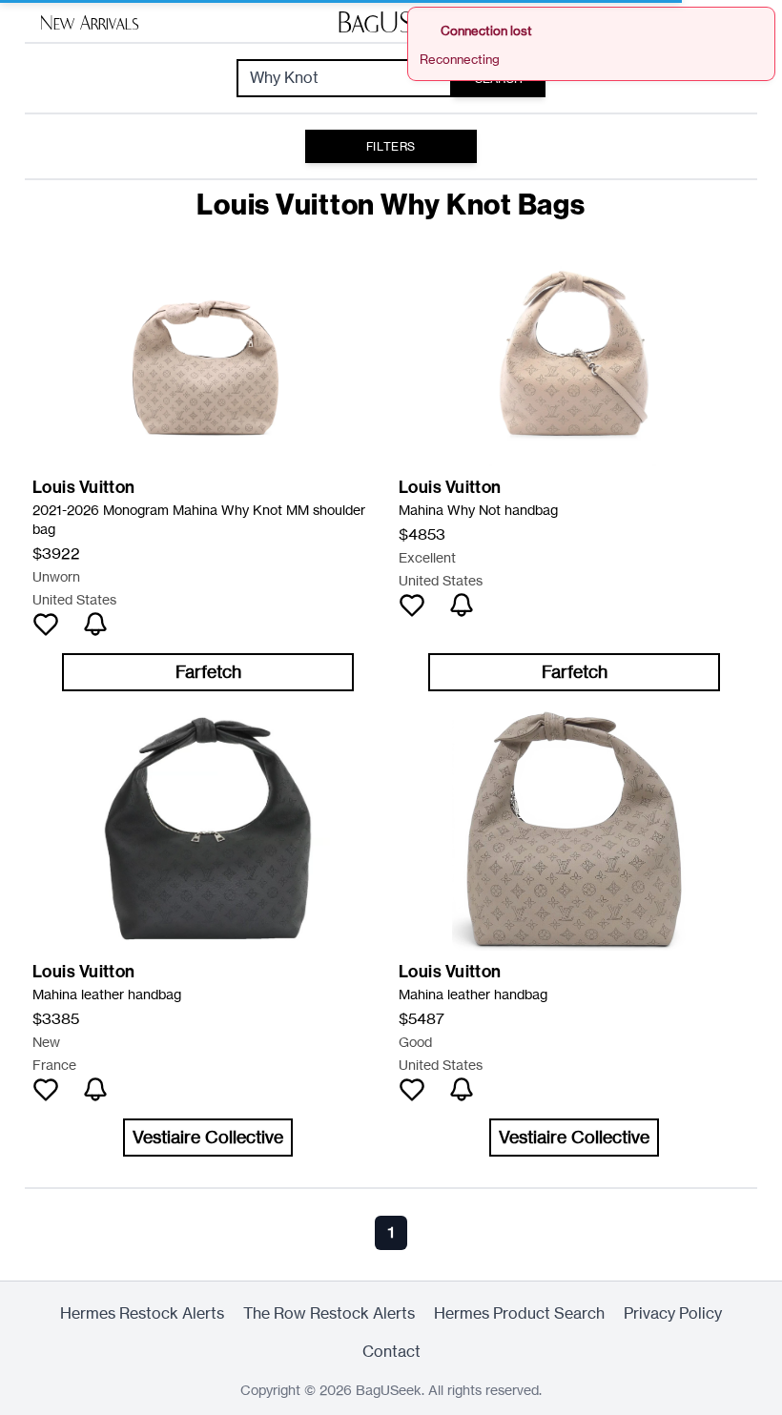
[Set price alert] (95, 625)
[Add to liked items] (46, 625)
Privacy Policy (673, 1313)
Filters (391, 146)
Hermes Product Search (519, 1313)
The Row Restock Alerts (329, 1313)
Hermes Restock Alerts (142, 1313)
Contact (391, 1352)
